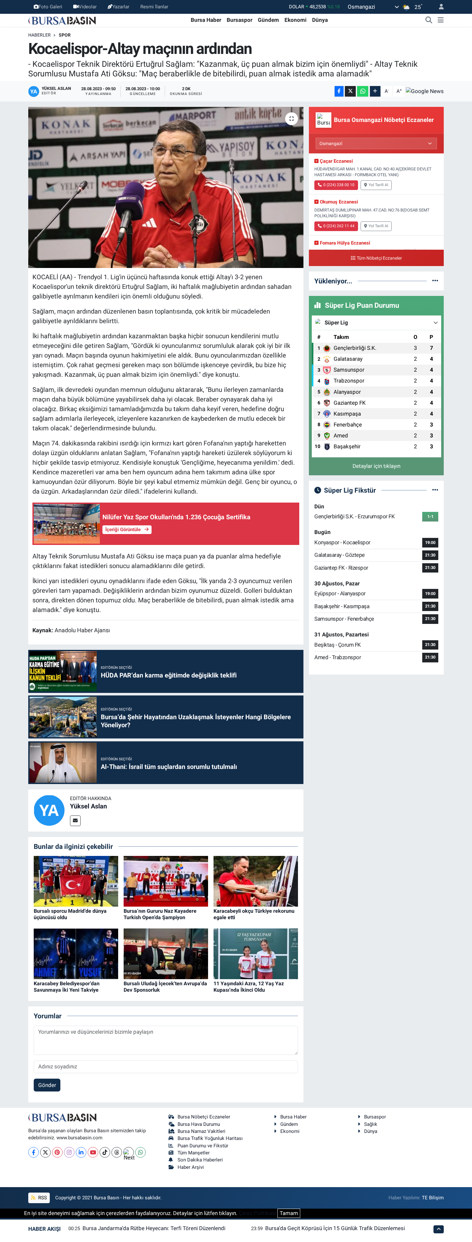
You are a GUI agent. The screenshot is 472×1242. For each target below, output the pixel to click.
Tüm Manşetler (194, 1153)
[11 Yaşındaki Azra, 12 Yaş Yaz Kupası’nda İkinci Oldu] (256, 953)
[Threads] (116, 1152)
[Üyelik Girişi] (438, 7)
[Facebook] (33, 1152)
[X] (45, 1152)
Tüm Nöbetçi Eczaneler (379, 258)
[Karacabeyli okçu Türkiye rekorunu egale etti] (256, 881)
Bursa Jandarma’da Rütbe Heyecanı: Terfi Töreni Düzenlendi (154, 1228)
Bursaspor (239, 20)
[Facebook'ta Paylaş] (339, 91)
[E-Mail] (75, 820)
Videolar (88, 7)
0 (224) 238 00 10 (338, 185)
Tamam (289, 1213)
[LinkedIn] (81, 1152)
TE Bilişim (433, 1198)
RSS (42, 1198)
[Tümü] (435, 281)
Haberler (39, 35)
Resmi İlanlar (154, 7)
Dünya (320, 20)
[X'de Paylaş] (350, 91)
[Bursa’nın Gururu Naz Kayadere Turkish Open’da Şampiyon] (166, 881)
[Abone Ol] (425, 91)
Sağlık (370, 1124)
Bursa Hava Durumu (199, 1124)
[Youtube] (93, 1152)
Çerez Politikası (257, 1213)
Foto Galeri (50, 7)
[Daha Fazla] (375, 91)
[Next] (128, 1152)
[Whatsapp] (140, 1152)
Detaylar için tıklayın (376, 466)
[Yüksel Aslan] (49, 810)
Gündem (268, 20)
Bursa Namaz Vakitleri (201, 1131)
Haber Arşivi (191, 1167)
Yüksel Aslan (88, 806)
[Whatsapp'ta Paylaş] (362, 91)
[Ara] (429, 20)
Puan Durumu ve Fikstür (203, 1146)
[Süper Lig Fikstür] (435, 490)
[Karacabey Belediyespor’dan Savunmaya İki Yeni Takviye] (76, 953)
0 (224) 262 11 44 (338, 226)
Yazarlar (120, 7)
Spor (65, 35)
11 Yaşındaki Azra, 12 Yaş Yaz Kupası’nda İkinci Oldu (249, 986)
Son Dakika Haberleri (200, 1160)
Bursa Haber (206, 20)
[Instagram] (69, 1152)
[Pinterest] (57, 1152)
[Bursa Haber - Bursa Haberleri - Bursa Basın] (62, 20)
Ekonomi (295, 20)
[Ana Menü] (441, 20)
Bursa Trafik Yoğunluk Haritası (210, 1138)
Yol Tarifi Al (378, 185)
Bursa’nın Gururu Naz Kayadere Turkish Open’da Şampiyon (160, 914)
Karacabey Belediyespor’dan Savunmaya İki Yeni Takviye (67, 986)
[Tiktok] (105, 1152)
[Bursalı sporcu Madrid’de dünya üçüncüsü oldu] (76, 881)
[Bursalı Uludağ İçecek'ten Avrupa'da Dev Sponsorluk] (166, 953)
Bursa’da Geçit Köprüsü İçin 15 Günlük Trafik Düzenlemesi (335, 1228)
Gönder (47, 1085)
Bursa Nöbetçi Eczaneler (204, 1117)
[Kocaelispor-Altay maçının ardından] (165, 187)
